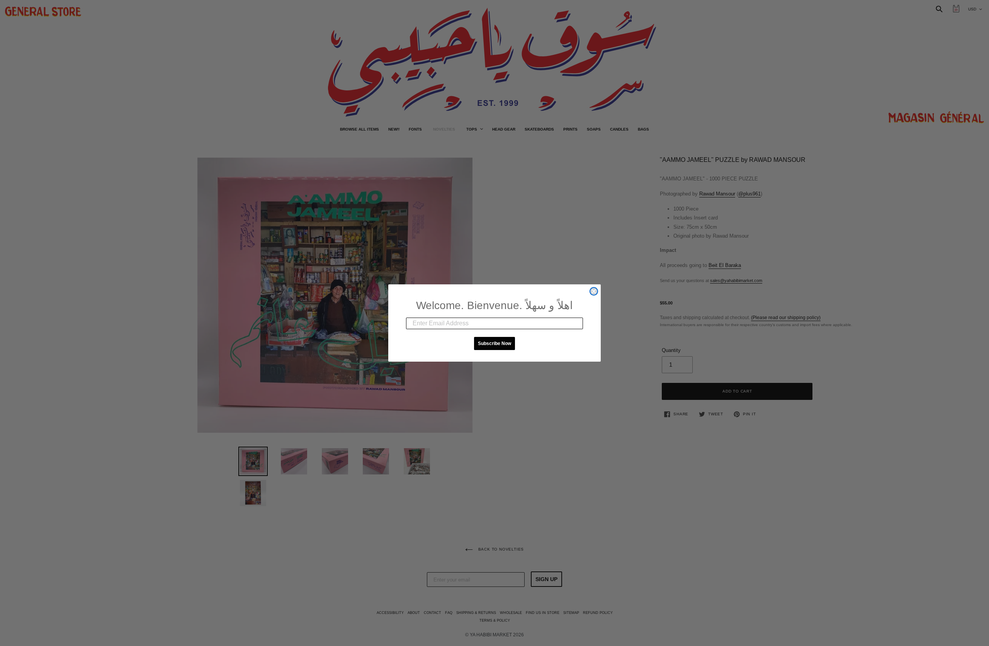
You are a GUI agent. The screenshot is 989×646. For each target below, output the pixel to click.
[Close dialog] (594, 291)
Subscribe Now (494, 343)
